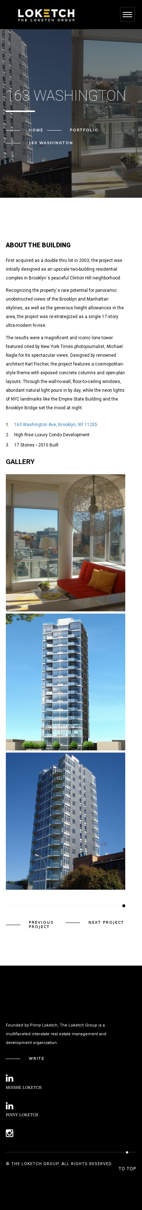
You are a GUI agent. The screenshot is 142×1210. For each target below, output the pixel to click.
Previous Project (41, 924)
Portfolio (84, 130)
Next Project (106, 922)
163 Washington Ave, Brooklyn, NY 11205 (55, 424)
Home (36, 130)
